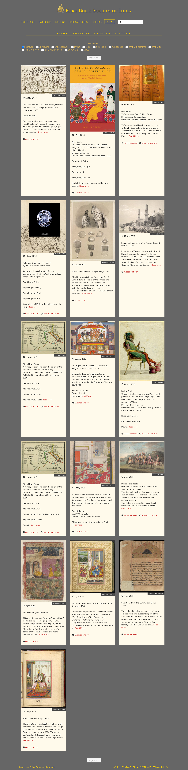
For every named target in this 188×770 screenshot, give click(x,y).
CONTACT (126, 767)
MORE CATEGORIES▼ (79, 22)
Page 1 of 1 (94, 57)
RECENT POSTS (28, 22)
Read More (43, 132)
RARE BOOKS (45, 22)
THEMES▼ (97, 22)
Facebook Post (32, 139)
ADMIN (116, 767)
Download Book (149, 143)
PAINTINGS (60, 22)
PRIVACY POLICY (160, 767)
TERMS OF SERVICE (142, 767)
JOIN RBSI (109, 21)
